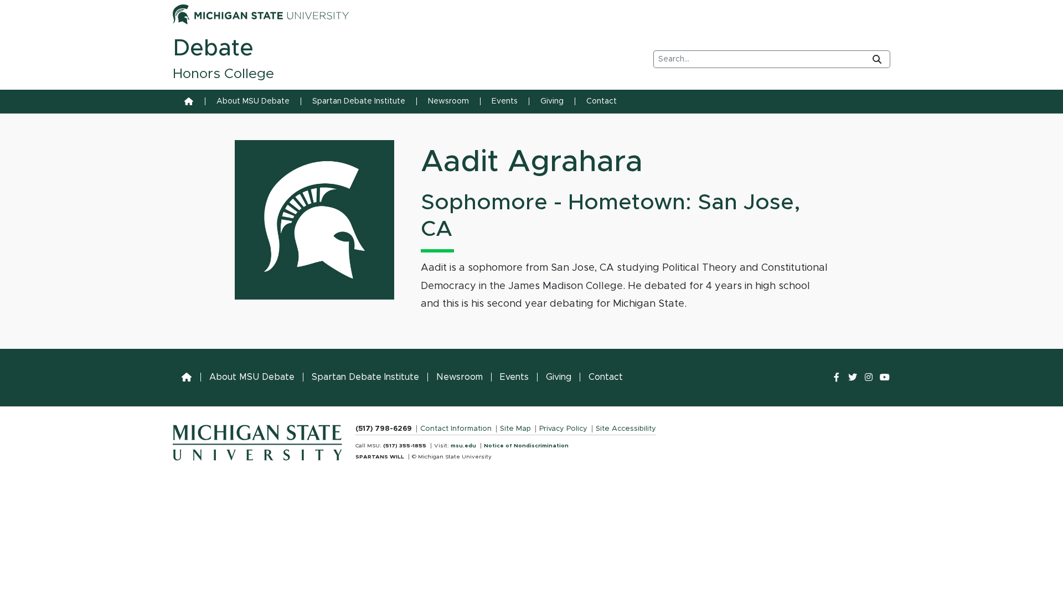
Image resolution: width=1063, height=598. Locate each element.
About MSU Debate (253, 101)
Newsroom (448, 101)
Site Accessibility (626, 428)
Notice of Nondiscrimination (526, 445)
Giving (552, 101)
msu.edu (463, 445)
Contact (601, 101)
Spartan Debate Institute (358, 101)
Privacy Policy (563, 428)
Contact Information (456, 428)
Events (505, 101)
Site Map (515, 428)
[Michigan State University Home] (257, 440)
